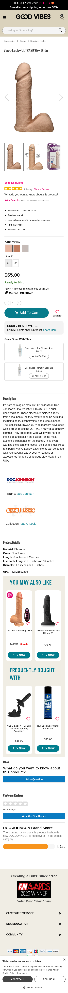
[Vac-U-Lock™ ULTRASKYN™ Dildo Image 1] (34, 97)
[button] (4, 17)
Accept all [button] (17, 979)
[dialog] (34, 974)
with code (34, 3)
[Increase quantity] (19, 303)
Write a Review (41, 189)
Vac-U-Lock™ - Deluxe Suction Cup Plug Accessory (19, 728)
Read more (22, 973)
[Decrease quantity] (6, 303)
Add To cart (28, 312)
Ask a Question (12, 200)
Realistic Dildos (38, 41)
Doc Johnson (25, 494)
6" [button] (8, 263)
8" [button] (16, 263)
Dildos (22, 41)
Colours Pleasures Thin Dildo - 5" (48, 632)
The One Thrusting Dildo (19, 630)
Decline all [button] (50, 979)
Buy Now (19, 655)
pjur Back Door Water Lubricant (48, 727)
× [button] (64, 959)
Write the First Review (34, 816)
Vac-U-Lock (28, 524)
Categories (9, 41)
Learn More (50, 330)
